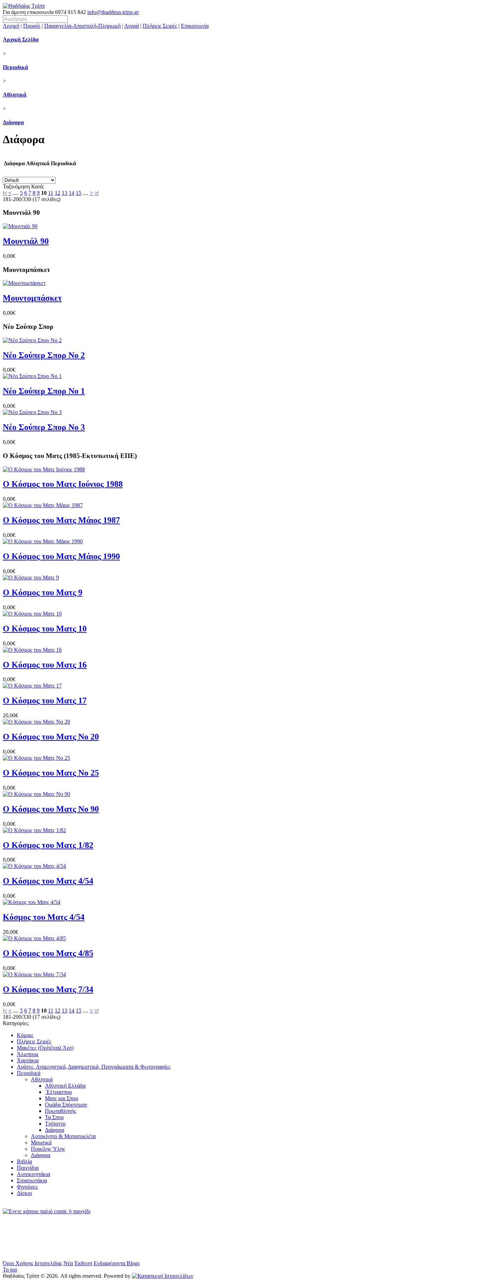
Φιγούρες (27, 1187)
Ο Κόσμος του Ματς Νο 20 (51, 736)
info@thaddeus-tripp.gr (113, 12)
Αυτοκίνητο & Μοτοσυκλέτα (63, 1136)
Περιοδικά (15, 67)
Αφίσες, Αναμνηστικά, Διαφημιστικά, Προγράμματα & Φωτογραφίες (93, 1067)
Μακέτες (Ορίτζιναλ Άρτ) (45, 1048)
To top (10, 1270)
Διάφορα (13, 122)
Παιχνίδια (28, 1168)
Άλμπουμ (28, 1054)
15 (78, 193)
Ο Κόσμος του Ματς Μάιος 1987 (61, 520)
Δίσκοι (24, 1193)
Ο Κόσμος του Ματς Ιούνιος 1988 (63, 484)
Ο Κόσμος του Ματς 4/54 (48, 880)
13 (64, 193)
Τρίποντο (55, 1124)
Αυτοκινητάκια (33, 1174)
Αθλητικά (14, 95)
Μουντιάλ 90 (26, 241)
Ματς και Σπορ (61, 1098)
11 (50, 193)
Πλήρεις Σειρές (160, 26)
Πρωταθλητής (60, 1111)
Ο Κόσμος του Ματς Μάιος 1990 (61, 556)
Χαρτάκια (28, 1060)
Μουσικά (41, 1142)
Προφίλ (31, 26)
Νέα (68, 1263)
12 (57, 193)
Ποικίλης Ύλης (48, 1149)
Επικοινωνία (195, 26)
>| (96, 193)
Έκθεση (83, 1263)
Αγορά (131, 26)
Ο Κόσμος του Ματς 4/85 (48, 953)
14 (71, 193)
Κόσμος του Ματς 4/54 (44, 917)
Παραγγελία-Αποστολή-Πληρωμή (82, 26)
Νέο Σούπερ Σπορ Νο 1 (44, 391)
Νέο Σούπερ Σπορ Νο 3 (44, 427)
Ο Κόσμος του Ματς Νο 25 (51, 772)
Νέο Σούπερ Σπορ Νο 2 (44, 355)
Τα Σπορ (54, 1117)
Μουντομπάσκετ (32, 298)
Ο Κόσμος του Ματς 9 (42, 592)
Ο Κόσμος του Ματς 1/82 (48, 845)
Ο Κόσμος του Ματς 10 (45, 628)
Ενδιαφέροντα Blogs (117, 1263)
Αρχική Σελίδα (21, 39)
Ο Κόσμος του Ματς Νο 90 (51, 808)
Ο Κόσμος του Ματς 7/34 (48, 989)
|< (5, 193)
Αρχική (11, 26)
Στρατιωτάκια (32, 1180)
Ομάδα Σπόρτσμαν (66, 1105)
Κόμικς (25, 1035)
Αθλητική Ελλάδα (65, 1086)
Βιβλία (24, 1161)
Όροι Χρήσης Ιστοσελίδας (32, 1263)
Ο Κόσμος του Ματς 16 (45, 664)
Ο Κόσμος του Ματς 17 (45, 700)
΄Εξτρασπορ (58, 1092)
